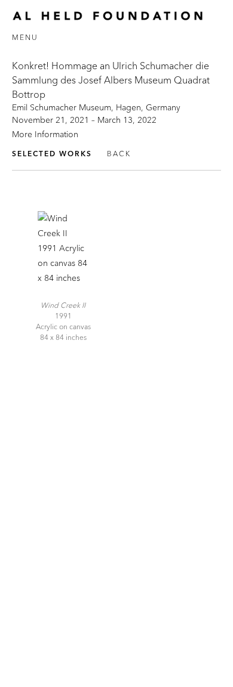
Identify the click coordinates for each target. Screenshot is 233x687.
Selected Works (52, 153)
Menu (25, 37)
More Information (45, 134)
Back (119, 153)
